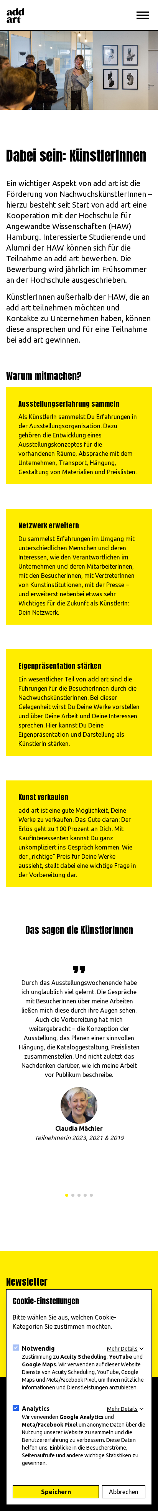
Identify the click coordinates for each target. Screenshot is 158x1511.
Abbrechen (123, 1491)
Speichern (56, 1491)
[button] (66, 1195)
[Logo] (15, 15)
